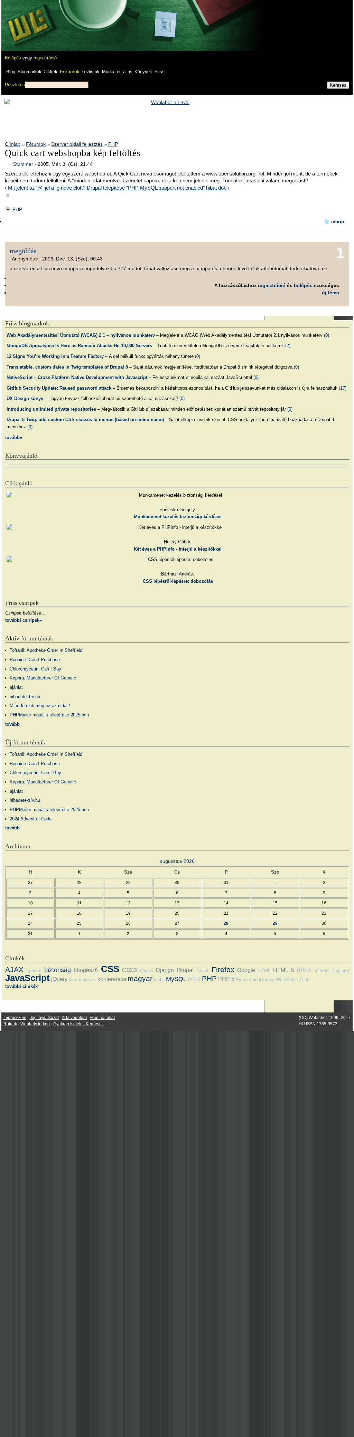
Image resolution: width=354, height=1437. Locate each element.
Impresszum (14, 1018)
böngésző (86, 970)
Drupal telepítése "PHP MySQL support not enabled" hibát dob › (158, 188)
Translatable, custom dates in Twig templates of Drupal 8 (67, 367)
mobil (159, 979)
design (146, 970)
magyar (140, 978)
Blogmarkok (29, 71)
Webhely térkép (35, 1024)
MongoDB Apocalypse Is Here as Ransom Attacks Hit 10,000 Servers (79, 345)
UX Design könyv (25, 398)
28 (226, 923)
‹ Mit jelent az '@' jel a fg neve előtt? (45, 188)
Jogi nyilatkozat (44, 1018)
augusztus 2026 (177, 861)
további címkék (21, 986)
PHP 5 (226, 979)
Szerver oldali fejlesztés (77, 144)
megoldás (23, 251)
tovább (12, 724)
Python (243, 979)
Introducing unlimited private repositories (51, 409)
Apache (33, 970)
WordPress (287, 979)
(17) (342, 388)
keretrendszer (82, 979)
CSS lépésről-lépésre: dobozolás (178, 581)
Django (165, 970)
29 (275, 923)
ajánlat (16, 687)
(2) (287, 345)
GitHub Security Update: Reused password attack (59, 388)
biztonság (57, 970)
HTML (264, 970)
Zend (304, 979)
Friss (160, 71)
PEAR (194, 979)
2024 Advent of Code (31, 818)
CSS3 (129, 970)
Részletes (15, 84)
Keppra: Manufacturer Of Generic (43, 678)
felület (202, 970)
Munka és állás (117, 71)
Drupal (185, 970)
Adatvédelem (74, 1018)
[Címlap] (28, 19)
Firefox (223, 969)
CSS (110, 969)
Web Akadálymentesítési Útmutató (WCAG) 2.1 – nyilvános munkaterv (81, 335)
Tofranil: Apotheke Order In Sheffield (46, 650)
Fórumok (70, 71)
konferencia (111, 979)
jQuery (59, 979)
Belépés (13, 57)
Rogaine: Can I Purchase (35, 659)
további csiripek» (23, 620)
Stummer (23, 164)
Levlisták (91, 71)
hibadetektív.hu (25, 696)
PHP (113, 144)
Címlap (12, 144)
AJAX (14, 969)
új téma (330, 292)
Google (246, 970)
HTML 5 (283, 970)
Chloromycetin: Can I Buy (35, 669)
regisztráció (45, 57)
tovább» (13, 437)
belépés (303, 285)
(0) (326, 335)
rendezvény (262, 979)
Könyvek (143, 71)
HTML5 (304, 970)
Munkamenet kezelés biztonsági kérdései (178, 516)
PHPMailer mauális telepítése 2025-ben (49, 714)
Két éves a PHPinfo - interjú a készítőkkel (178, 549)
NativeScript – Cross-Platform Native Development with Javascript (77, 377)
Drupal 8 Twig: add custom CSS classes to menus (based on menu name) (85, 419)
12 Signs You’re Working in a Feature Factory (55, 356)
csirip (337, 221)
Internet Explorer (332, 970)
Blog (10, 71)
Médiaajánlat (102, 1018)
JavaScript (27, 978)
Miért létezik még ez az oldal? (40, 705)
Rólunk (10, 1024)
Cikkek (50, 71)
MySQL (176, 979)
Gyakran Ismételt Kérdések (78, 1024)
